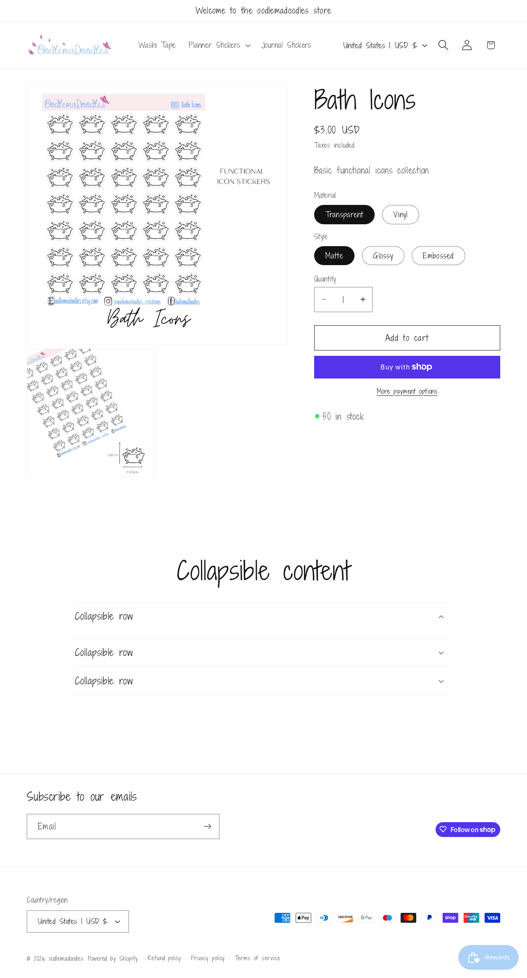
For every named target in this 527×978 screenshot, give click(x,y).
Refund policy (164, 958)
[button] (218, 45)
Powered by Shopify (113, 958)
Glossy (383, 255)
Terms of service (257, 958)
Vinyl (400, 214)
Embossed (438, 255)
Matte (334, 255)
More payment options (407, 391)
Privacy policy (208, 958)
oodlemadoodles (66, 958)
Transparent (344, 214)
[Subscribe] (207, 826)
